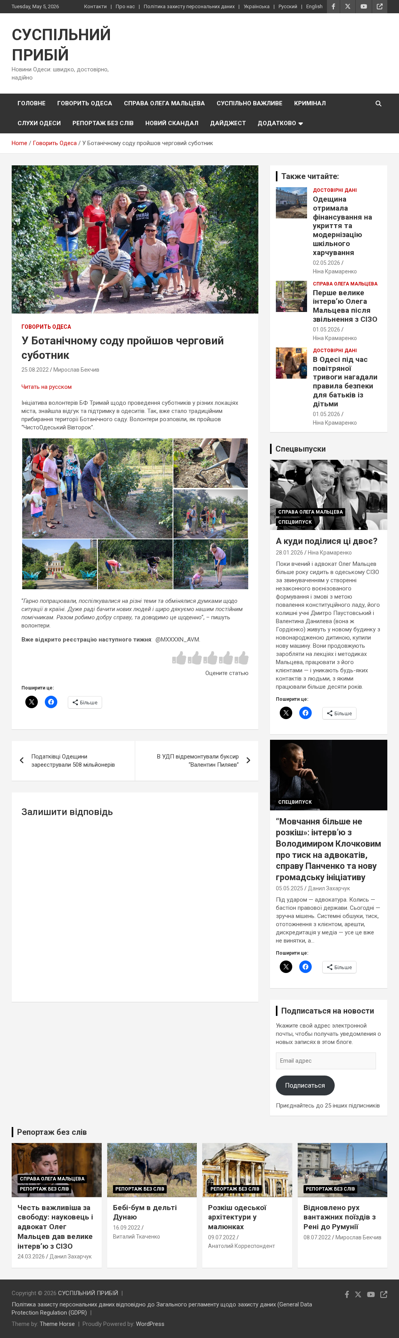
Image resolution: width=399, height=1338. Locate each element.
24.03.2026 (31, 1256)
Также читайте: (310, 176)
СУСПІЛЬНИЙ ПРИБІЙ (88, 1293)
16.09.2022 (126, 1228)
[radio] (179, 658)
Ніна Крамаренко (335, 271)
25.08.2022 (35, 370)
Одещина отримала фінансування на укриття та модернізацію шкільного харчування (342, 226)
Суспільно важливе (249, 103)
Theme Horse (57, 1323)
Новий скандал (171, 123)
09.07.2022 (221, 1237)
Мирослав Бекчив (76, 370)
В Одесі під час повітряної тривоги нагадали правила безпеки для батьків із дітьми (345, 381)
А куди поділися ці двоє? (327, 541)
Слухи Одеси (39, 123)
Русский (288, 6)
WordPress (150, 1323)
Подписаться (305, 1085)
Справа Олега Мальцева (164, 103)
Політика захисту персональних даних (189, 6)
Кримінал (310, 103)
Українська (257, 6)
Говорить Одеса (84, 103)
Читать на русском (46, 386)
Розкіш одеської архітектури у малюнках (237, 1217)
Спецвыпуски (300, 449)
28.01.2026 (289, 552)
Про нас (125, 6)
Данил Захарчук (329, 888)
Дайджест (228, 123)
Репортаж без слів (103, 123)
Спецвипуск (295, 522)
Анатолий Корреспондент (241, 1246)
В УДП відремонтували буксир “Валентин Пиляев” (198, 760)
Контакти (95, 6)
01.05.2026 (326, 329)
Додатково (277, 123)
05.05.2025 (289, 888)
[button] (97, 488)
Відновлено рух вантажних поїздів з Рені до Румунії (340, 1217)
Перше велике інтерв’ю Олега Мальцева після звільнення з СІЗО (345, 306)
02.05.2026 (326, 263)
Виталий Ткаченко (136, 1236)
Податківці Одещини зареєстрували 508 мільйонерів (73, 760)
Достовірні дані (335, 190)
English (314, 6)
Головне (32, 103)
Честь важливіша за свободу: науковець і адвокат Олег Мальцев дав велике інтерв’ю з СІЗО (55, 1227)
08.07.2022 (317, 1237)
